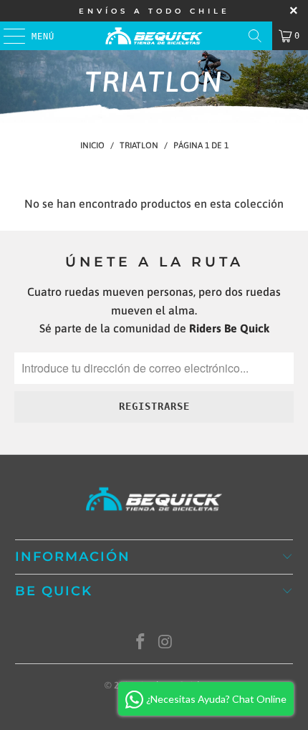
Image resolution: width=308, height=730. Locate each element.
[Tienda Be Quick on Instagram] (166, 643)
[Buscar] (255, 35)
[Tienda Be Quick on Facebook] (141, 643)
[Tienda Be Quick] (154, 35)
